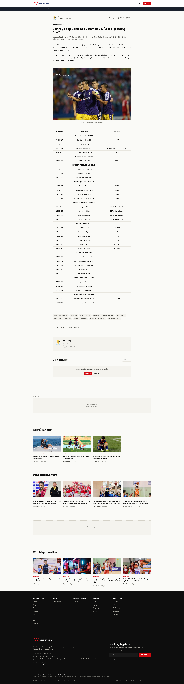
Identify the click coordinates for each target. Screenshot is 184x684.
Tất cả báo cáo (57, 601)
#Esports (66, 576)
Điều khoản (116, 611)
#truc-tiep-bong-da (60, 315)
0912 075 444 (39, 656)
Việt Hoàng (36, 584)
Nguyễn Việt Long (128, 506)
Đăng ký (96, 373)
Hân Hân (35, 506)
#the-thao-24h (85, 315)
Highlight (95, 605)
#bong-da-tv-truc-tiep (97, 318)
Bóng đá (35, 601)
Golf (34, 614)
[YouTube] (39, 664)
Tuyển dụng (116, 608)
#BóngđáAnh (67, 499)
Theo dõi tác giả (70, 347)
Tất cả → (47, 9)
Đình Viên (35, 461)
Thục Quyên (96, 506)
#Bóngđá (36, 499)
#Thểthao (66, 454)
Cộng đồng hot (97, 608)
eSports (35, 620)
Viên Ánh (65, 506)
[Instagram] (44, 664)
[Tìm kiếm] (136, 3)
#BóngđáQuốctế (38, 454)
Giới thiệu (115, 601)
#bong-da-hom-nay (80, 318)
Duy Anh (65, 584)
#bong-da (74, 315)
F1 (33, 617)
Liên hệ (115, 605)
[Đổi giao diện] (140, 3)
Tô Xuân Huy (96, 461)
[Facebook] (35, 664)
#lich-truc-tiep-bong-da (62, 318)
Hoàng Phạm (66, 461)
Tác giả (95, 611)
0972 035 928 (50, 656)
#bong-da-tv (121, 315)
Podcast (75, 601)
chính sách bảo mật (125, 659)
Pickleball (35, 611)
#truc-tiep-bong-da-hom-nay (103, 315)
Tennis (34, 608)
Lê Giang (60, 18)
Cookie (149, 681)
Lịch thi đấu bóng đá (58, 24)
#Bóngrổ (96, 499)
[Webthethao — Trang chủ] (41, 3)
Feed (94, 601)
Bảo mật (115, 614)
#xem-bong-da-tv (114, 318)
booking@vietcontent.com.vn (43, 653)
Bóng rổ (35, 605)
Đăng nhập (147, 3)
